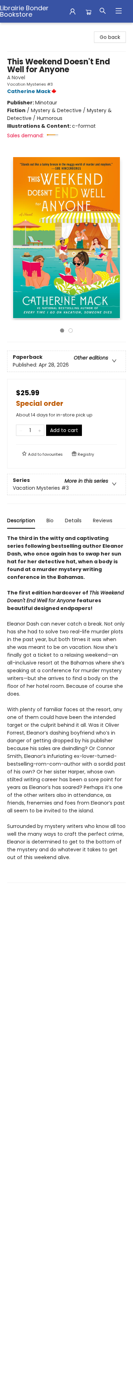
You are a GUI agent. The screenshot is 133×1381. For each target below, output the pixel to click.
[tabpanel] (66, 708)
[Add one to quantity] (39, 430)
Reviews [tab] (102, 520)
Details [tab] (73, 520)
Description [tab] (21, 520)
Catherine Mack (29, 91)
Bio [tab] (50, 520)
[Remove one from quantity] (20, 430)
